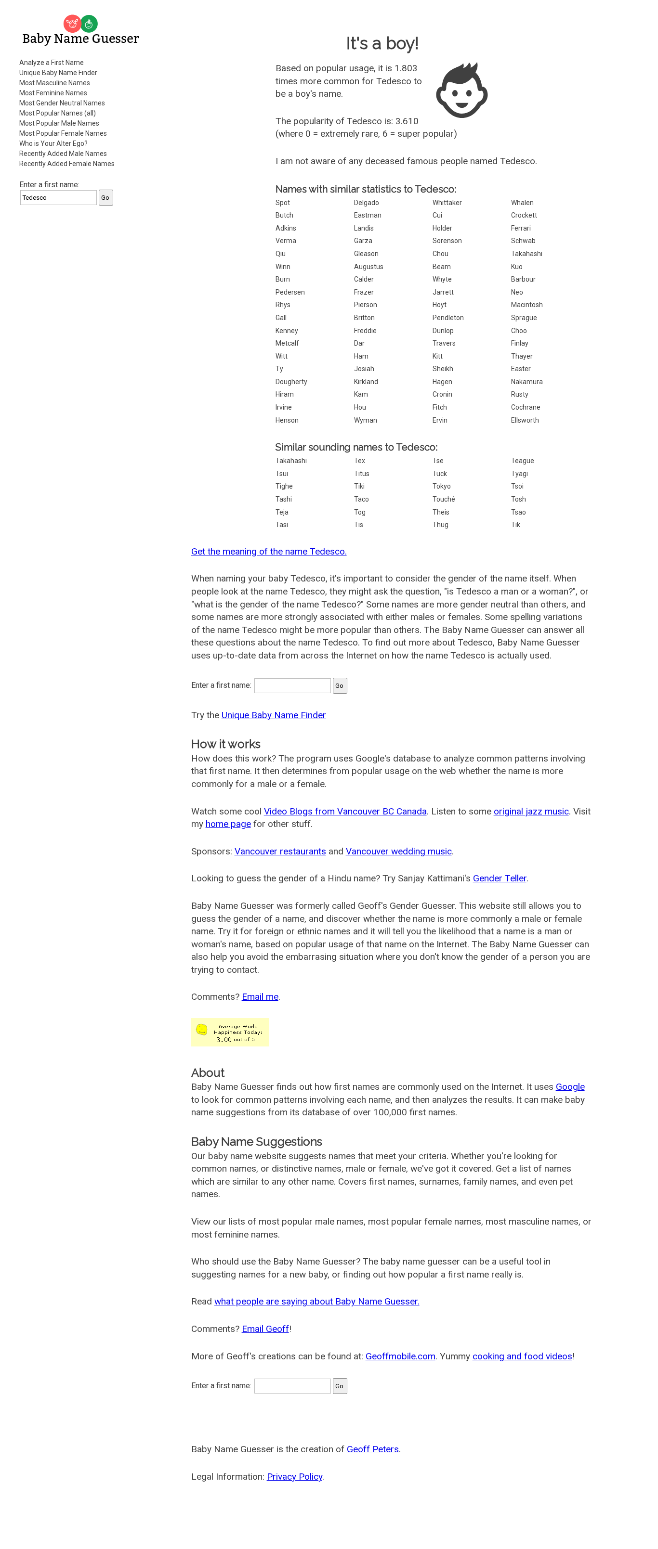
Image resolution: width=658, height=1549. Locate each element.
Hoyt (440, 305)
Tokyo (442, 486)
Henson (287, 420)
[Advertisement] (82, 358)
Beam (442, 267)
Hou (360, 407)
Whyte (442, 279)
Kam (361, 394)
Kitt (438, 356)
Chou (440, 254)
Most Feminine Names (53, 93)
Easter (521, 369)
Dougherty (291, 382)
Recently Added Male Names (63, 153)
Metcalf (287, 343)
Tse (438, 461)
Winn (283, 267)
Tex (359, 461)
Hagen (442, 382)
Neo (517, 292)
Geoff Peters (373, 1449)
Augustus (368, 267)
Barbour (523, 279)
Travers (444, 343)
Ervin (440, 420)
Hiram (285, 394)
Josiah (364, 369)
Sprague (524, 318)
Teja (282, 512)
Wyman (365, 420)
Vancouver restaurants (280, 851)
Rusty (519, 394)
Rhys (283, 305)
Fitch (440, 407)
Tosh (518, 499)
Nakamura (527, 382)
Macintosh (527, 305)
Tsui (282, 474)
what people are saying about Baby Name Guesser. (317, 1301)
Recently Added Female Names (67, 164)
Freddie (365, 331)
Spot (283, 203)
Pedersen (290, 292)
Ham (361, 356)
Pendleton (448, 318)
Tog (360, 512)
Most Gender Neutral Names (62, 103)
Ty (279, 369)
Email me (260, 996)
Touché (444, 499)
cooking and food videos (522, 1356)
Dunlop (443, 331)
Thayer (522, 356)
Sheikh (443, 369)
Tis (358, 525)
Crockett (524, 215)
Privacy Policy (294, 1476)
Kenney (287, 331)
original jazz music (531, 811)
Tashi (284, 499)
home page (228, 823)
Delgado (366, 203)
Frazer (364, 292)
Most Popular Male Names (59, 123)
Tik (515, 525)
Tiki (359, 486)
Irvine (284, 407)
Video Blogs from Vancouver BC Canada (345, 811)
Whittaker (447, 203)
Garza (363, 241)
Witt (282, 356)
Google (570, 1086)
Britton (364, 318)
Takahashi (526, 254)
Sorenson (447, 241)
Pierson (365, 305)
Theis (441, 512)
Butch (284, 215)
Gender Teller (499, 878)
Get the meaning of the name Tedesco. (269, 551)
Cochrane (525, 407)
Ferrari (521, 228)
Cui (437, 215)
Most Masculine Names (54, 83)
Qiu (281, 254)
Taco (361, 499)
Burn (283, 279)
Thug (440, 525)
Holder (442, 228)
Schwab (523, 241)
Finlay (519, 343)
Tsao (518, 512)
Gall (281, 318)
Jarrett (443, 292)
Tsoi (517, 486)
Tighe (284, 486)
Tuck (440, 474)
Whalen (522, 203)
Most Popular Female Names (63, 133)
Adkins (286, 228)
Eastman (368, 215)
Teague (522, 461)
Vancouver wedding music (399, 851)
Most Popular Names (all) (57, 113)
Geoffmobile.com (400, 1356)
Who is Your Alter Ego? (53, 143)
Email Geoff (265, 1328)
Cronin (442, 394)
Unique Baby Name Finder (58, 73)
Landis (364, 228)
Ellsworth (525, 420)
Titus (361, 474)
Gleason (366, 254)
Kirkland (366, 382)
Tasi (282, 525)
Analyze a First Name (51, 62)
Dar (359, 343)
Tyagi (519, 474)
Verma (286, 241)
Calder (364, 279)
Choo (519, 331)
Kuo (517, 267)
